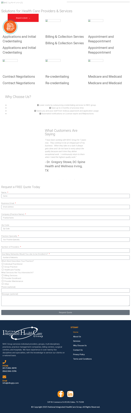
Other (6, 284)
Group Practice (10, 267)
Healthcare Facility (12, 270)
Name (4, 192)
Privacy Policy (79, 354)
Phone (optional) (8, 287)
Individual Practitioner (13, 264)
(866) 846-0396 (10, 371)
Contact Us (78, 350)
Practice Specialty (9, 236)
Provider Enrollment (12, 278)
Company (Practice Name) (13, 214)
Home (75, 332)
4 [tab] (70, 179)
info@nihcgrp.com (11, 383)
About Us (77, 336)
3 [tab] (67, 179)
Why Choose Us (80, 345)
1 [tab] (59, 179)
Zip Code (5, 225)
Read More (64, 121)
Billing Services (10, 275)
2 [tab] (63, 179)
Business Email (8, 203)
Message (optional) (9, 294)
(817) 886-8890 (10, 368)
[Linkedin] (70, 394)
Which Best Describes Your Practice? (17, 261)
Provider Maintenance (13, 281)
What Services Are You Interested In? (17, 272)
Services (76, 341)
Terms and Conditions (82, 359)
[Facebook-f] (61, 394)
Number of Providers (10, 247)
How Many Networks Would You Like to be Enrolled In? (24, 254)
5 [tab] (74, 179)
